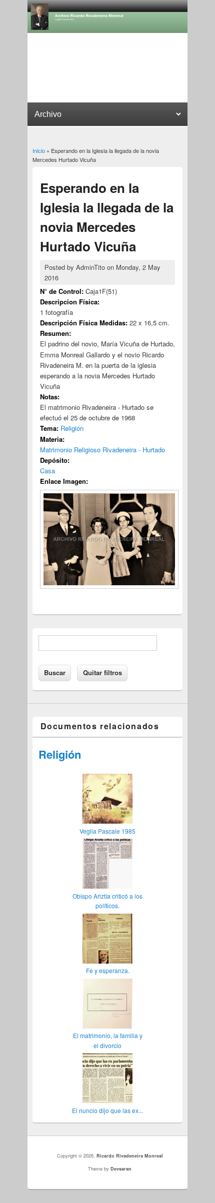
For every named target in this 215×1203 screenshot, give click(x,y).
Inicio (38, 150)
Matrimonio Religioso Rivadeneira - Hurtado (102, 449)
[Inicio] (108, 30)
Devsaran (121, 1169)
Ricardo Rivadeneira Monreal (129, 1156)
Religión (72, 428)
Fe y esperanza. (108, 970)
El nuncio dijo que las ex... (107, 1110)
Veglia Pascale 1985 (108, 831)
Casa (47, 470)
